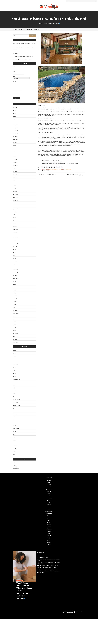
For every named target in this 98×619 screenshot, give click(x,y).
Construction (15, 361)
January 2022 (15, 266)
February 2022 (15, 263)
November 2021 (15, 272)
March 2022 (15, 261)
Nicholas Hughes (56, 23)
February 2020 (15, 333)
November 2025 (15, 133)
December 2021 (15, 269)
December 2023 (15, 200)
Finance (14, 376)
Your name (14, 66)
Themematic (74, 612)
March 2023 (15, 226)
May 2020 (14, 324)
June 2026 (14, 113)
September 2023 (15, 208)
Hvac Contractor (16, 402)
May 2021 (14, 290)
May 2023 (14, 220)
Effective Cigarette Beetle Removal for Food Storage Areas (23, 56)
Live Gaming (15, 413)
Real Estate (15, 437)
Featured (14, 373)
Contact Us (15, 462)
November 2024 (15, 168)
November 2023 (15, 203)
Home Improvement (16, 399)
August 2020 (15, 316)
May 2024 (14, 185)
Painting (14, 431)
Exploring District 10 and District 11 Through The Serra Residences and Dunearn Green (24, 52)
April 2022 (14, 258)
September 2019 (15, 342)
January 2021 (15, 301)
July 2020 (14, 319)
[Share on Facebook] (42, 167)
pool (70, 169)
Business (43, 169)
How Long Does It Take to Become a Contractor (50, 160)
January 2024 (15, 197)
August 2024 (15, 177)
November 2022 (15, 237)
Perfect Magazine (68, 612)
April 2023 (14, 223)
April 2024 (14, 188)
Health (14, 393)
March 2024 (15, 191)
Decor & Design (15, 364)
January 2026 (15, 127)
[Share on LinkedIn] (47, 167)
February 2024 (15, 194)
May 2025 (14, 151)
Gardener (14, 387)
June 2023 (14, 217)
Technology (15, 448)
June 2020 (14, 321)
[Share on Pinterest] (52, 167)
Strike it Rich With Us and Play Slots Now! (48, 174)
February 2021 (15, 298)
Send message (16, 98)
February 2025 (15, 159)
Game (14, 385)
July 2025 (14, 145)
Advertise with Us (16, 468)
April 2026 (14, 119)
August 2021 (15, 281)
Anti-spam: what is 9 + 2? (17, 92)
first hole (58, 169)
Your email (14, 71)
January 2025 (15, 162)
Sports (14, 442)
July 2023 (14, 214)
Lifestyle (14, 411)
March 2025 (15, 156)
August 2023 (15, 211)
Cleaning (14, 358)
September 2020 (15, 313)
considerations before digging (50, 169)
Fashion (14, 370)
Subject (14, 76)
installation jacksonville (64, 169)
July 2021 (14, 284)
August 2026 (15, 107)
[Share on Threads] (59, 167)
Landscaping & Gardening (17, 405)
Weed (14, 454)
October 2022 (15, 240)
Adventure (14, 350)
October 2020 (15, 310)
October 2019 (15, 339)
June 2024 (14, 182)
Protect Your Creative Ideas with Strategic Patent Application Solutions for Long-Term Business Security (60, 163)
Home (14, 396)
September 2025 (15, 139)
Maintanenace (15, 416)
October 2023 (15, 206)
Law (13, 408)
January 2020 (15, 336)
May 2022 (14, 255)
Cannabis (14, 356)
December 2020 (15, 304)
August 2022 (15, 246)
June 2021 (14, 287)
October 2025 (15, 136)
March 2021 (15, 295)
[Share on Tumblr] (57, 167)
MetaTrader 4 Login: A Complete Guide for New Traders (22, 59)
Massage (14, 422)
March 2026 (15, 122)
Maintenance (15, 419)
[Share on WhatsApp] (49, 167)
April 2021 (14, 292)
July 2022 (14, 249)
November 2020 (15, 307)
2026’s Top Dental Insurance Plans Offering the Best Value (52, 161)
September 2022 (15, 243)
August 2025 (15, 142)
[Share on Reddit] (54, 167)
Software (14, 440)
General (14, 390)
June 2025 (14, 148)
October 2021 (15, 275)
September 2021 (15, 278)
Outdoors (14, 425)
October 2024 (15, 171)
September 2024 (15, 174)
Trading (14, 451)
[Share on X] (44, 167)
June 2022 (14, 252)
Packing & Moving (16, 428)
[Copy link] (62, 167)
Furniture (14, 382)
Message (14, 81)
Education (14, 367)
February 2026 (15, 124)
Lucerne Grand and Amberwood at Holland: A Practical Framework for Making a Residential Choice (24, 44)
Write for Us (15, 466)
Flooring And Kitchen (16, 379)
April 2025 (14, 153)
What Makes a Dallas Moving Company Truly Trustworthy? (47, 569)
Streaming (14, 445)
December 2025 (15, 130)
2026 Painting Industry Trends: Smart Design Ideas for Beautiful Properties (24, 48)
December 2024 (15, 165)
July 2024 (14, 180)
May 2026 (14, 116)
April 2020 (14, 327)
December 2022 (15, 235)
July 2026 (14, 110)
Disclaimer (14, 465)
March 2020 (15, 330)
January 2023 (15, 232)
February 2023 (15, 229)
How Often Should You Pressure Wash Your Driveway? (75, 175)
